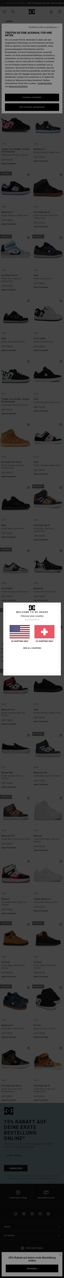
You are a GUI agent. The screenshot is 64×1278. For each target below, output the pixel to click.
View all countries (32, 648)
